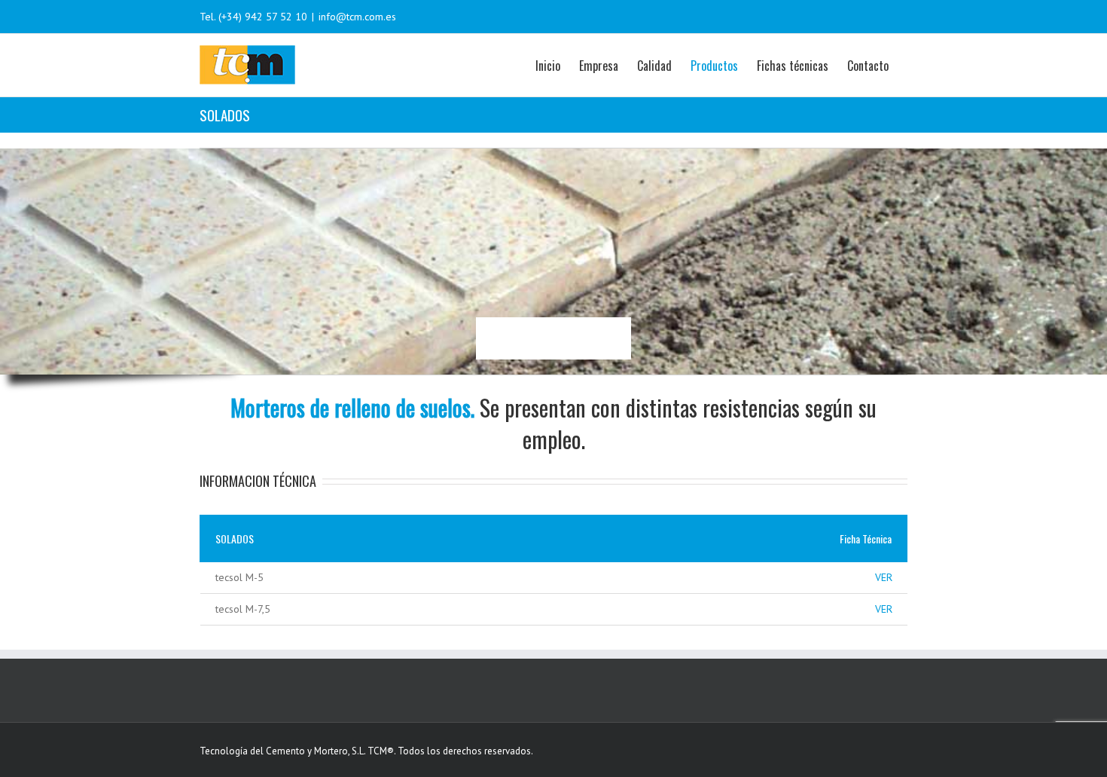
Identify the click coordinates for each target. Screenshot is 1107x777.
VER (883, 577)
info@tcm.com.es (357, 16)
